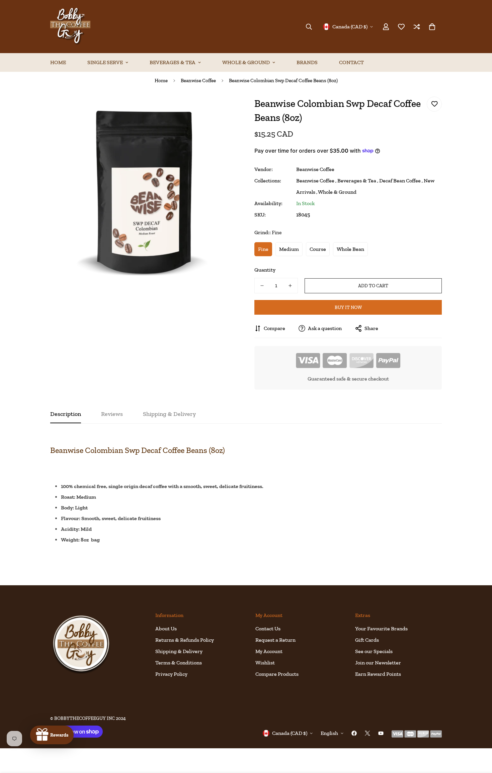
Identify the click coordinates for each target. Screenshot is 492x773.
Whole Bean (350, 249)
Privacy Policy (171, 674)
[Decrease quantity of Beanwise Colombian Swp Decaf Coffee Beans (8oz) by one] (262, 285)
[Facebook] (354, 733)
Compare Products (277, 674)
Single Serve (105, 62)
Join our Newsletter (378, 662)
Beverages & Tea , (357, 180)
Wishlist (265, 662)
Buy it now (348, 307)
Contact (351, 62)
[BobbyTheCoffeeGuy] (70, 26)
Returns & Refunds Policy (184, 640)
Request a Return (275, 640)
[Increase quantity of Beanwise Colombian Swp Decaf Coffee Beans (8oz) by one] (290, 285)
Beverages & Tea (172, 62)
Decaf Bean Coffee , (401, 180)
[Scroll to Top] (479, 736)
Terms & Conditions (178, 662)
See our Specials (374, 651)
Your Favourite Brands (381, 628)
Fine (263, 249)
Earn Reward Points (378, 674)
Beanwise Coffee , (316, 180)
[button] (432, 26)
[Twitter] (367, 733)
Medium (289, 249)
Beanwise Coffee (198, 81)
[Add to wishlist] (434, 104)
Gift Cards (367, 640)
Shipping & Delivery (178, 651)
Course (318, 249)
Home (58, 62)
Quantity (264, 270)
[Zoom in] (223, 109)
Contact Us (267, 628)
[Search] (309, 26)
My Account (268, 651)
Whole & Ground (246, 62)
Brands (307, 62)
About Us (166, 628)
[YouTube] (381, 733)
